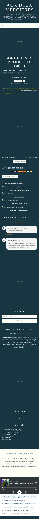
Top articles (24, 461)
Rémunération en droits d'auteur (26, 463)
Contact (31, 461)
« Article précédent (8, 157)
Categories (21, 70)
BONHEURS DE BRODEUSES (29, 91)
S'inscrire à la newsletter (10, 176)
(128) (11, 430)
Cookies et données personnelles (18, 466)
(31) (7, 437)
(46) (9, 435)
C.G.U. (15, 463)
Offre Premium (5, 466)
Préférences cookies (31, 466)
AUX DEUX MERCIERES (19, 7)
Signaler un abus (8, 463)
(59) (10, 432)
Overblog (31, 453)
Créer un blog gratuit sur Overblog (12, 461)
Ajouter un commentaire (17, 222)
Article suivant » (31, 157)
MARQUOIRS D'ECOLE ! (19, 77)
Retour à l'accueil (19, 161)
